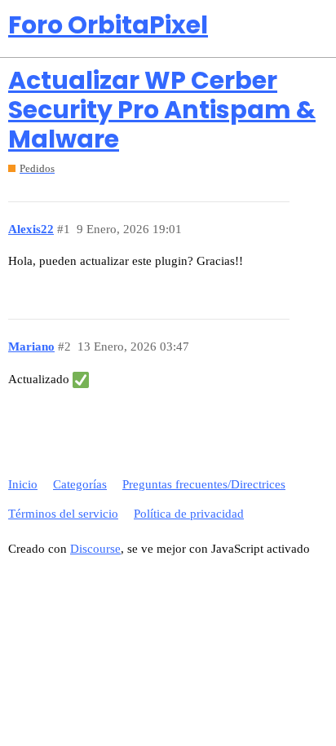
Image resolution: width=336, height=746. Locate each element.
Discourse (95, 548)
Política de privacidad (189, 513)
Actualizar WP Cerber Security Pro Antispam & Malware (162, 110)
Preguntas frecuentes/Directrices (203, 484)
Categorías (80, 484)
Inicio (23, 484)
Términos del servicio (63, 513)
